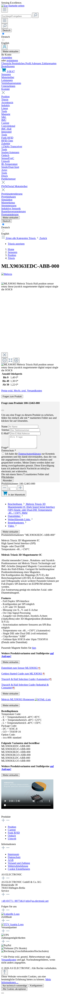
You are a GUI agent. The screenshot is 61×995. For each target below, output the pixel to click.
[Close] (4, 355)
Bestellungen (8, 66)
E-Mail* (5, 433)
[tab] (31, 508)
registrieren (12, 60)
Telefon (5, 430)
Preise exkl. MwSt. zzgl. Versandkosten (21, 390)
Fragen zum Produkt (12, 396)
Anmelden (6, 57)
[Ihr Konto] (4, 47)
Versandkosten (8, 959)
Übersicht (6, 63)
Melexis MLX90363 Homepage (18, 699)
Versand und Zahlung (19, 863)
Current (12, 829)
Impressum (13, 854)
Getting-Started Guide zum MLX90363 (22, 673)
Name (4, 426)
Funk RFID (14, 832)
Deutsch (5, 36)
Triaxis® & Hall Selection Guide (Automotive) (25, 679)
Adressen (37, 63)
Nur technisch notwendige (15, 985)
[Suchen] (35, 15)
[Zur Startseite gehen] (12, 5)
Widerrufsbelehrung (18, 866)
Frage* (5, 447)
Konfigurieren (36, 985)
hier (34, 647)
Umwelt (12, 838)
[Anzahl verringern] (4, 488)
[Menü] (4, 10)
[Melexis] (30, 274)
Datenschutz (14, 857)
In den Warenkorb (16, 495)
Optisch (12, 835)
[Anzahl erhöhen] (20, 488)
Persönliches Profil (22, 63)
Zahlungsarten (49, 63)
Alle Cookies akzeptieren (14, 989)
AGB (11, 860)
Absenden (7, 480)
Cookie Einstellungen (19, 869)
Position (12, 826)
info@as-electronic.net (36, 901)
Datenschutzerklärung (29, 453)
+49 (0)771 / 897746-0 (13, 901)
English (5, 43)
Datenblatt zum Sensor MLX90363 (19, 667)
